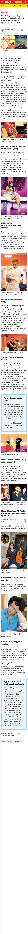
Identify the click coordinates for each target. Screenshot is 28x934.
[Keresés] (25, 2)
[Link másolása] (17, 30)
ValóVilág (4, 741)
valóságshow (18, 741)
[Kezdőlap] (8, 2)
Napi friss (4, 12)
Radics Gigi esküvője (7, 5)
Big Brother (10, 741)
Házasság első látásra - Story (20, 5)
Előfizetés (18, 2)
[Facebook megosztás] (25, 30)
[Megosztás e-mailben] (21, 30)
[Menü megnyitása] (2, 2)
